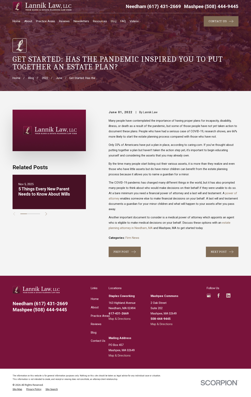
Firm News (132, 238)
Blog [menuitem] (113, 21)
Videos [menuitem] (134, 21)
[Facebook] (218, 295)
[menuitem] (17, 389)
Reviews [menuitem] (64, 21)
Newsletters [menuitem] (81, 21)
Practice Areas (100, 316)
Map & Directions (120, 319)
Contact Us (98, 341)
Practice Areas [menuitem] (45, 21)
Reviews (96, 324)
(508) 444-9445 (211, 6)
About (95, 307)
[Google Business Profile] (209, 295)
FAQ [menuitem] (123, 21)
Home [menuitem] (16, 21)
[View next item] (46, 214)
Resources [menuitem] (100, 21)
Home (95, 299)
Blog (93, 332)
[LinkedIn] (228, 295)
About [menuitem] (28, 21)
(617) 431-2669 (153, 6)
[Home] (42, 6)
